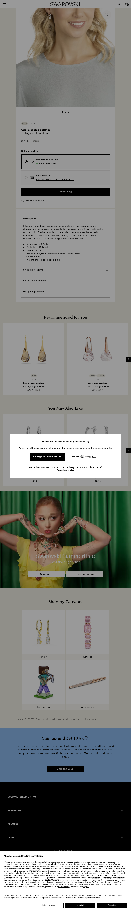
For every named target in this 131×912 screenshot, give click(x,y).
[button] (118, 437)
